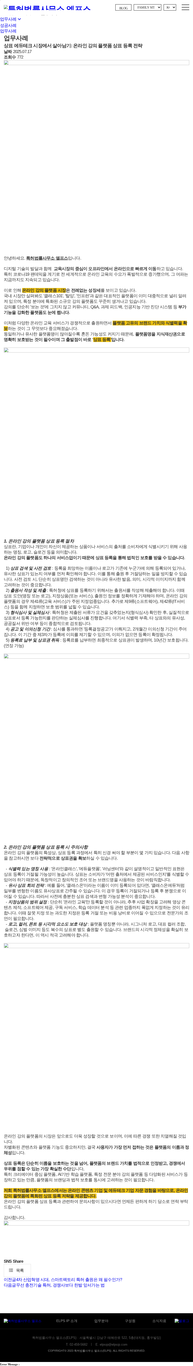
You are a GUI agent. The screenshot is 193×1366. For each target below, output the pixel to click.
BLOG (123, 8)
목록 (16, 1270)
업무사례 (11, 19)
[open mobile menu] (185, 7)
